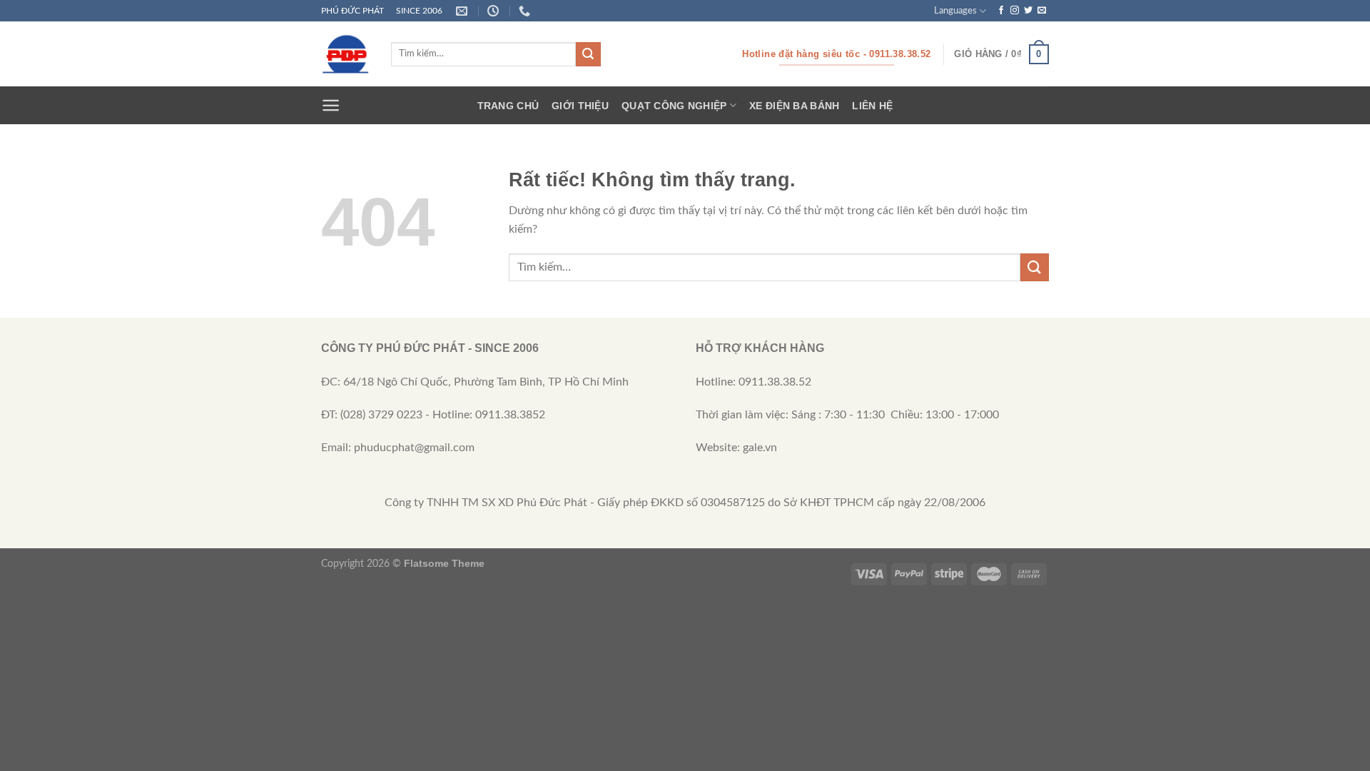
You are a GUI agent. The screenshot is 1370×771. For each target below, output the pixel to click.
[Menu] (330, 105)
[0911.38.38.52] (526, 11)
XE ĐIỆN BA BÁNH (794, 105)
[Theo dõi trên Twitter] (1028, 11)
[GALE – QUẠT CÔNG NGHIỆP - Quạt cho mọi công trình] (345, 54)
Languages (955, 10)
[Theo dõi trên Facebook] (1001, 11)
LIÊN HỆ (872, 105)
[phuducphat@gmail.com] (463, 11)
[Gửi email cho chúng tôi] (1041, 11)
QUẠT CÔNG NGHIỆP (674, 105)
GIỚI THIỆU (580, 105)
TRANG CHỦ (508, 105)
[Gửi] (588, 54)
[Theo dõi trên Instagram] (1014, 11)
